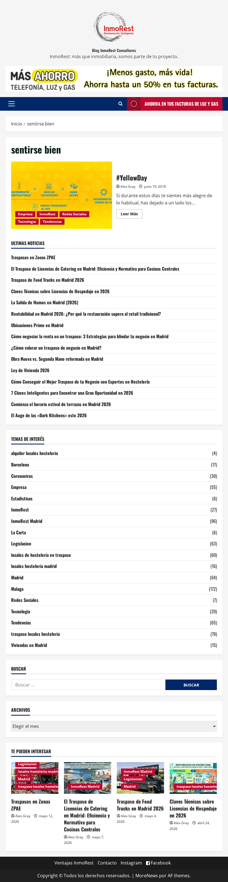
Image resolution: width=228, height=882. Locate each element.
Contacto (107, 863)
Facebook (161, 863)
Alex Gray (127, 186)
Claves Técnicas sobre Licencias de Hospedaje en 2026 (60, 291)
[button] (12, 104)
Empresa (25, 214)
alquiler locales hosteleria (34, 453)
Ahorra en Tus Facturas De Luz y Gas (181, 103)
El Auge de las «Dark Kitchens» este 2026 (49, 415)
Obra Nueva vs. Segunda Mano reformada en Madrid (57, 358)
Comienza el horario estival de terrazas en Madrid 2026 (61, 404)
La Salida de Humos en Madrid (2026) (44, 302)
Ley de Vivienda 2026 (30, 370)
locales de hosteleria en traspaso (41, 555)
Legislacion (21, 543)
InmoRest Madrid (26, 521)
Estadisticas (22, 498)
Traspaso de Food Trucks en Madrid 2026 (47, 279)
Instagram (131, 863)
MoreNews (146, 876)
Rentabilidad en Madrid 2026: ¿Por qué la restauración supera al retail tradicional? (86, 313)
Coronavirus (22, 476)
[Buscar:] (88, 685)
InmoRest (47, 214)
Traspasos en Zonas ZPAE (33, 257)
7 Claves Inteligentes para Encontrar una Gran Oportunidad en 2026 (72, 392)
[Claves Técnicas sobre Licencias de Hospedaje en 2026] (193, 778)
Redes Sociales (74, 214)
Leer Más (131, 212)
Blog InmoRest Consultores (114, 50)
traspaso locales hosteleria (35, 634)
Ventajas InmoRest (74, 863)
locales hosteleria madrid (34, 566)
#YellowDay (61, 195)
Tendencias (52, 221)
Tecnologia (27, 221)
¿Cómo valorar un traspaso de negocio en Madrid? (56, 347)
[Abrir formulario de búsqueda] (120, 103)
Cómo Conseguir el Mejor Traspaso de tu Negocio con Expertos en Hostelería (80, 381)
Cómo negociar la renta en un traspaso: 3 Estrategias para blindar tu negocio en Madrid (89, 336)
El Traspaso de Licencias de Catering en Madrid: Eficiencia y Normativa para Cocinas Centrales (95, 268)
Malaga (17, 588)
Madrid (17, 577)
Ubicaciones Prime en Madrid (37, 325)
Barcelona (20, 464)
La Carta (18, 532)
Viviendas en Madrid (29, 645)
